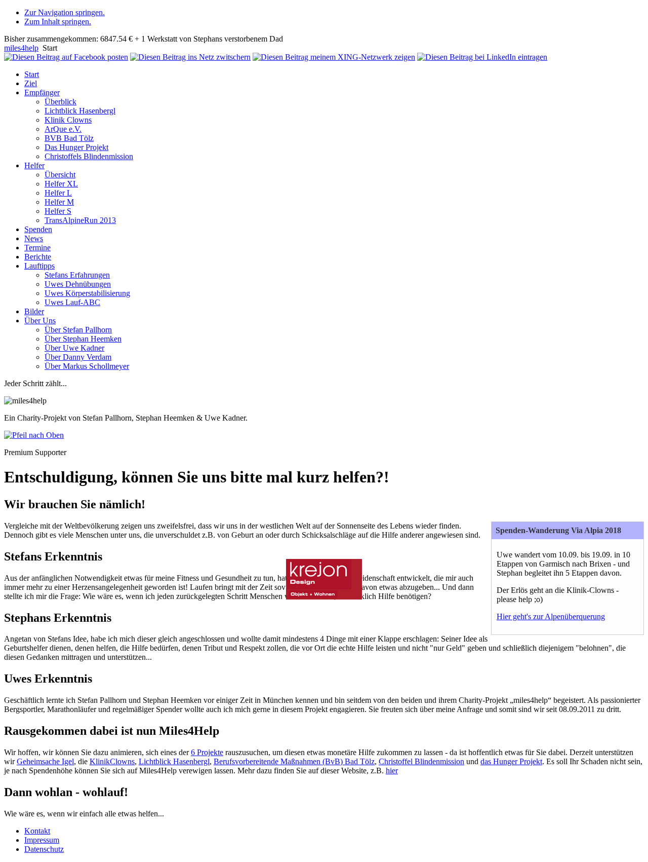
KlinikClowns (112, 761)
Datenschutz (44, 849)
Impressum (41, 840)
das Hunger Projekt (511, 761)
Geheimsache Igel (45, 761)
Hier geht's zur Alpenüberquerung (551, 616)
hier (392, 770)
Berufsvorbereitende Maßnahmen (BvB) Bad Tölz (294, 761)
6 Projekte (207, 752)
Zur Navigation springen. (64, 12)
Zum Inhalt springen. (57, 21)
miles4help (21, 48)
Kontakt (37, 831)
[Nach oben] (34, 435)
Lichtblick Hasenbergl (174, 761)
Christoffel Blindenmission (421, 761)
